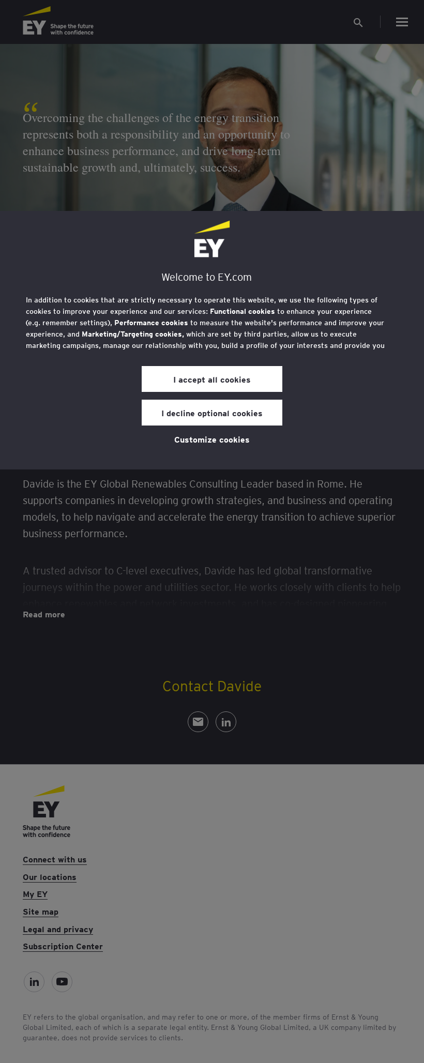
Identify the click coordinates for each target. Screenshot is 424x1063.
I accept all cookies (212, 379)
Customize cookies (212, 439)
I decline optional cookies (212, 412)
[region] (212, 340)
